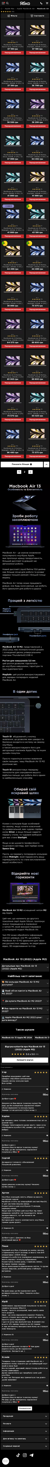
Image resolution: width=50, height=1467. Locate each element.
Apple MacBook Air (26, 8)
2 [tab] (12, 77)
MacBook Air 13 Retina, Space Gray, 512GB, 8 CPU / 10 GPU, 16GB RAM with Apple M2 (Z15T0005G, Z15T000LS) (12, 413)
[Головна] (1, 8)
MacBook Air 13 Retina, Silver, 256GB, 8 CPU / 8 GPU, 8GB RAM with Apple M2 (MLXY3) (37, 82)
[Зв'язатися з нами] (41, 3)
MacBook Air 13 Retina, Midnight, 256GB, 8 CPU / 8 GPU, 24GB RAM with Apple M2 (13, 449)
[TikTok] (18, 1455)
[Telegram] (31, 1456)
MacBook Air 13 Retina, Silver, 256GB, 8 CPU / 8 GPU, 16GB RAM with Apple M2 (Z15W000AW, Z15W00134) (37, 413)
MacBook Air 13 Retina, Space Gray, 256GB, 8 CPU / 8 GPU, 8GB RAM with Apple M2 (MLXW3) (12, 46)
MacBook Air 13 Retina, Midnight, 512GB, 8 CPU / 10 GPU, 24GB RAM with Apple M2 (37, 339)
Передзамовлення (13, 52)
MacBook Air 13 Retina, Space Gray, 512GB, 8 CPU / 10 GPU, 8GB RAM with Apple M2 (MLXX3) (37, 119)
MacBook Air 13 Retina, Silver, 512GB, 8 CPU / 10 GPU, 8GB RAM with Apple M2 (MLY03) (12, 156)
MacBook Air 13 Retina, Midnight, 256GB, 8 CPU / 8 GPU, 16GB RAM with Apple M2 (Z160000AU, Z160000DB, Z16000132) (37, 156)
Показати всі (25, 1408)
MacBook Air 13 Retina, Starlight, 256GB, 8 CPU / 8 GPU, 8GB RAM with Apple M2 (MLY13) (37, 46)
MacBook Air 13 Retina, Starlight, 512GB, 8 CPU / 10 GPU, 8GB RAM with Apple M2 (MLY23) (13, 302)
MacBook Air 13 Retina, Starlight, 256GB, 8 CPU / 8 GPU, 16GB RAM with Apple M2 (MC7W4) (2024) (37, 192)
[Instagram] (25, 1455)
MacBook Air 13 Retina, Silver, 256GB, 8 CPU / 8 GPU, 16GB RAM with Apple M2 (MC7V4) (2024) (12, 192)
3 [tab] (13, 77)
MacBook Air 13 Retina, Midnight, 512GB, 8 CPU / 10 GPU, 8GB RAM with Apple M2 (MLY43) (13, 119)
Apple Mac (9, 8)
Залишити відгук (25, 1060)
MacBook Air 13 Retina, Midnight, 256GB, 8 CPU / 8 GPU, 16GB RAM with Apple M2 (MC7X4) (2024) (13, 229)
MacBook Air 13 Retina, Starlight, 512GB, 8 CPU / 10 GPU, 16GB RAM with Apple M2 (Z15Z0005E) (37, 449)
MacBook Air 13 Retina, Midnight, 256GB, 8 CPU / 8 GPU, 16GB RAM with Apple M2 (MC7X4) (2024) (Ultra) (37, 266)
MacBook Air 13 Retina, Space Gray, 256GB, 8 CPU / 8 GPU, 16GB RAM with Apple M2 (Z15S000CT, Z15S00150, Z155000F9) (12, 339)
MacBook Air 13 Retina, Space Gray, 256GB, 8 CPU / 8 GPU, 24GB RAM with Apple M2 (12, 376)
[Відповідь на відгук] (47, 1089)
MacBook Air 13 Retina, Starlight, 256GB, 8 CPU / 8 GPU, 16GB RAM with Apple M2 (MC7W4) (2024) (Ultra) (13, 266)
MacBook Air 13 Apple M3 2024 (17, 1038)
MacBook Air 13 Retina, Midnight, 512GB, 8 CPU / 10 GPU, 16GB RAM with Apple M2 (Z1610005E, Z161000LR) (37, 302)
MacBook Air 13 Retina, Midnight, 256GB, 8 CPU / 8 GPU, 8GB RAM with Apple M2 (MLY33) (13, 82)
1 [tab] (36, 77)
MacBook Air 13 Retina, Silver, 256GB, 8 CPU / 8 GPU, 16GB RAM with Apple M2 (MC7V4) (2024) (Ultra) (37, 229)
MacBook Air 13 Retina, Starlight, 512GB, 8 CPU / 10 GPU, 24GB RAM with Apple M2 (37, 376)
